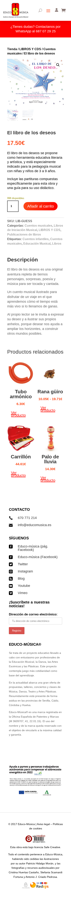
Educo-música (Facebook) (38, 557)
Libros (56, 243)
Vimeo (22, 593)
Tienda (12, 49)
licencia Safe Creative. (47, 847)
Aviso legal (43, 824)
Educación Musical (37, 243)
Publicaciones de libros (24, 234)
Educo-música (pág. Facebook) (33, 548)
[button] (58, 64)
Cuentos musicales (38, 225)
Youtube (24, 586)
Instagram (25, 571)
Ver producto (18, 414)
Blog (21, 578)
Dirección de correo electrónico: (33, 614)
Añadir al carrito (40, 206)
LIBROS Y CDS (30, 49)
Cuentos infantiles (36, 239)
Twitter (23, 564)
